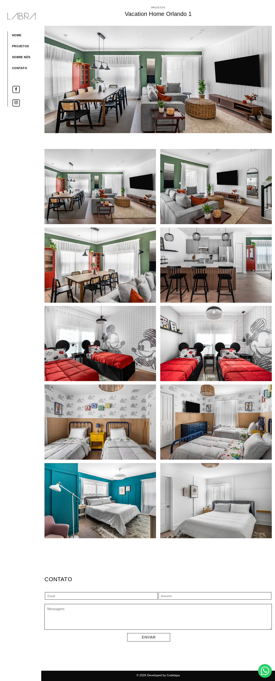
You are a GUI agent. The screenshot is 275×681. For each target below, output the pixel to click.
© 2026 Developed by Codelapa (158, 675)
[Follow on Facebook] (16, 89)
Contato (19, 68)
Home (16, 35)
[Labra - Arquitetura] (21, 16)
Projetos (20, 46)
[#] (100, 186)
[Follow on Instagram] (16, 102)
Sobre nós (21, 57)
